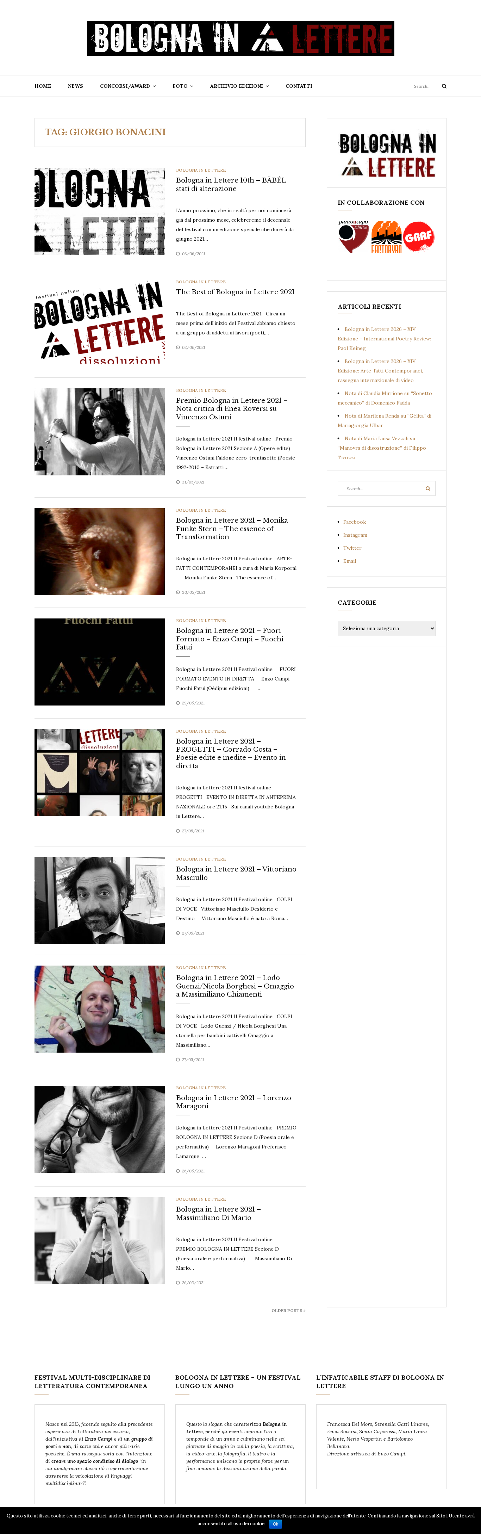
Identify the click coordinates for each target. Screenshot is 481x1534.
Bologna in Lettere (201, 170)
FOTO (180, 86)
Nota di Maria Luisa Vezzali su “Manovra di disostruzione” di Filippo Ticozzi (382, 448)
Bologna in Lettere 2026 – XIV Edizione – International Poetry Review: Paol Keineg (384, 338)
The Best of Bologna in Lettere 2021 (235, 292)
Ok (275, 1524)
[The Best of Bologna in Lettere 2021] (100, 323)
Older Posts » (288, 1310)
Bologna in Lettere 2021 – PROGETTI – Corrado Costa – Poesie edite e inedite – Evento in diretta (231, 754)
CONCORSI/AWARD (125, 86)
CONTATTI (299, 86)
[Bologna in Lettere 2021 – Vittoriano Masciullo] (100, 900)
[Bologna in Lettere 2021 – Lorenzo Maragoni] (100, 1129)
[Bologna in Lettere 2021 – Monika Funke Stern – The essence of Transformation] (100, 551)
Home (43, 86)
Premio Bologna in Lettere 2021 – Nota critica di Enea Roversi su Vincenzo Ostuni (232, 409)
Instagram (355, 535)
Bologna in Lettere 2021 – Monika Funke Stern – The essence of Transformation (232, 529)
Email (349, 561)
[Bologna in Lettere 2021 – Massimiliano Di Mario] (100, 1240)
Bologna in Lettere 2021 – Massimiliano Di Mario (218, 1213)
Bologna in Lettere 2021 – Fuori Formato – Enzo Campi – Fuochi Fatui (229, 639)
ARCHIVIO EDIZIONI (236, 86)
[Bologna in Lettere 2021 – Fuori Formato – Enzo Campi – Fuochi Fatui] (100, 661)
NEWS (75, 86)
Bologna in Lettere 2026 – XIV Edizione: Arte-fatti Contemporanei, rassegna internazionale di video (380, 370)
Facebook (354, 522)
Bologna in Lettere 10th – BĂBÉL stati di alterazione (231, 184)
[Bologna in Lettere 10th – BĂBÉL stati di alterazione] (100, 211)
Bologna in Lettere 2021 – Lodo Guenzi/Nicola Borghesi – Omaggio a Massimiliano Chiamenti (235, 986)
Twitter (352, 548)
